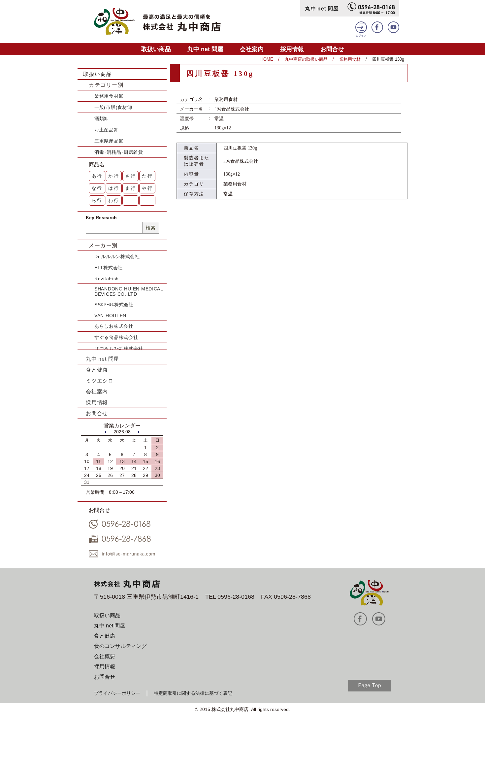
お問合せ (332, 49)
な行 (97, 188)
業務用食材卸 (108, 96)
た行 (147, 176)
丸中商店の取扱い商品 (306, 59)
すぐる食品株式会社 (116, 337)
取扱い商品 (156, 49)
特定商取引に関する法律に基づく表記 (193, 693)
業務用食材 (350, 59)
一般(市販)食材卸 (113, 107)
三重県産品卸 (108, 141)
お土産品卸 (106, 129)
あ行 (97, 176)
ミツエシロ (99, 381)
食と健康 (97, 370)
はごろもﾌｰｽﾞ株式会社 (118, 348)
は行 (113, 188)
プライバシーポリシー (117, 693)
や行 (147, 188)
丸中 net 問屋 (205, 49)
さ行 (130, 176)
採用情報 (292, 49)
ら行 (97, 200)
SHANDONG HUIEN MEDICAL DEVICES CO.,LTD (128, 291)
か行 (113, 176)
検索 (150, 227)
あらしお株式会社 (113, 326)
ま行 (130, 188)
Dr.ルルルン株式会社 (117, 256)
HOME (266, 59)
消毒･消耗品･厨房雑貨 (118, 152)
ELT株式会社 (108, 267)
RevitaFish (106, 278)
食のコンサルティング (120, 646)
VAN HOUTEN (110, 315)
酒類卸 (101, 118)
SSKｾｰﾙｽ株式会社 (114, 304)
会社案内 (252, 49)
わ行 (113, 200)
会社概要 (104, 656)
